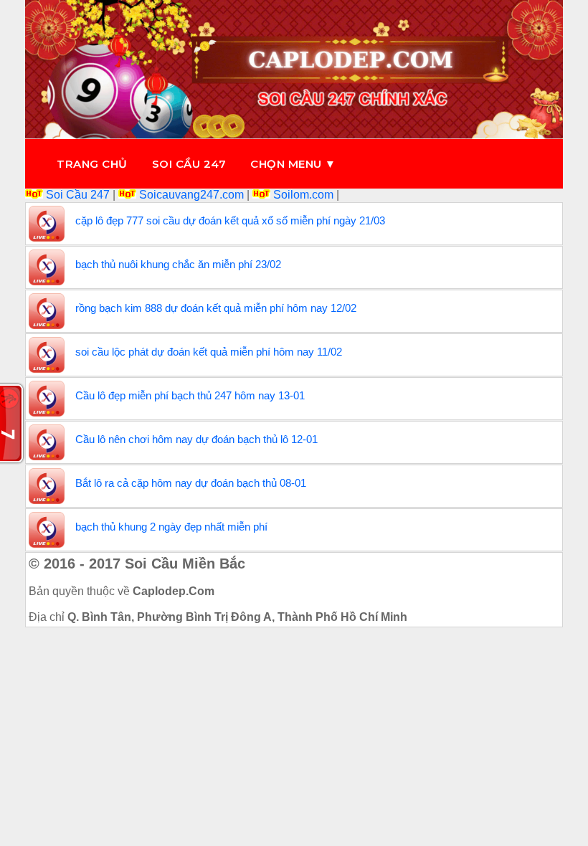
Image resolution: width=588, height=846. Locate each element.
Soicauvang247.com (191, 195)
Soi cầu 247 (189, 164)
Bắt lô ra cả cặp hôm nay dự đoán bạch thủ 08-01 (190, 483)
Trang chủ (92, 164)
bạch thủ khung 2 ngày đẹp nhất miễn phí (171, 527)
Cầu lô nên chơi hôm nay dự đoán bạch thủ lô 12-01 (196, 439)
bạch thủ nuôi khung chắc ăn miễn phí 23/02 (178, 264)
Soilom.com (303, 195)
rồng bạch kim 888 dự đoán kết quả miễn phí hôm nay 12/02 (215, 308)
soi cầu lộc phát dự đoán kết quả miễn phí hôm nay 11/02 (208, 352)
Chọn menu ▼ (293, 164)
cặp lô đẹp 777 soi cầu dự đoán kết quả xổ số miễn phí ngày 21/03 (230, 220)
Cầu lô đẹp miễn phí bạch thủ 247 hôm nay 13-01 (190, 395)
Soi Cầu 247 (78, 195)
